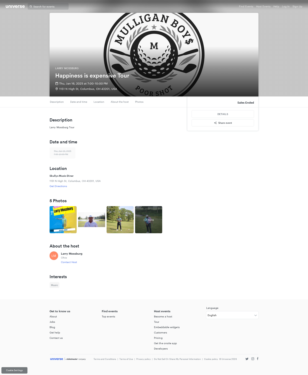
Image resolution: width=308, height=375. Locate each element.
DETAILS (222, 114)
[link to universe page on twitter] (246, 359)
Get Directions (58, 186)
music (54, 285)
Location (99, 101)
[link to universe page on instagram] (252, 359)
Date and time (78, 101)
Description (57, 101)
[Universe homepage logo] (15, 7)
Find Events (246, 6)
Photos (139, 101)
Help (276, 6)
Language (212, 307)
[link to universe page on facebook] (257, 359)
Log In (286, 6)
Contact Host (69, 262)
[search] (31, 6)
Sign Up (297, 6)
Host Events (263, 6)
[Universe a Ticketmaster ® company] (68, 359)
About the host (120, 101)
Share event (225, 122)
